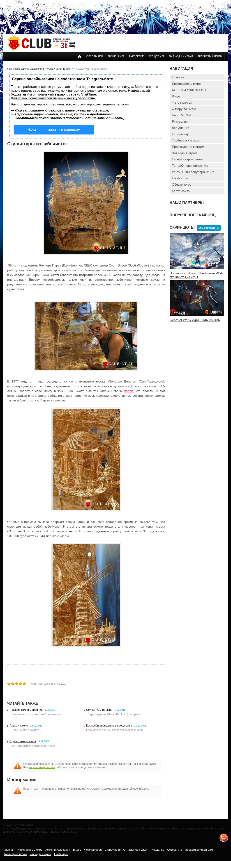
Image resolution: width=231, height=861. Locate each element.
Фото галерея (182, 102)
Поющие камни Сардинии (26, 709)
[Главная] (41, 50)
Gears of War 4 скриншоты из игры (195, 320)
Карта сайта (181, 191)
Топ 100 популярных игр (190, 165)
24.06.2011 (60, 683)
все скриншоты (209, 227)
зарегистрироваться (42, 767)
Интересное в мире (186, 83)
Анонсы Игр (116, 56)
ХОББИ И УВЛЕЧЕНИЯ (189, 90)
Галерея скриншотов (187, 159)
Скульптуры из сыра (99, 709)
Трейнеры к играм (210, 56)
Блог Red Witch (183, 115)
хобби (128, 391)
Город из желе (18, 725)
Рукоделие (136, 56)
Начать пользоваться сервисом (54, 130)
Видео (176, 96)
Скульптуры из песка (22, 741)
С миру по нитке (184, 109)
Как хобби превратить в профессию (109, 725)
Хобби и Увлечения (57, 849)
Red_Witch (44, 683)
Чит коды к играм (181, 56)
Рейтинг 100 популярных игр (193, 172)
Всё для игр (156, 56)
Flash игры (180, 178)
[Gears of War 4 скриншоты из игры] (197, 315)
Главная (178, 77)
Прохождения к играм (188, 146)
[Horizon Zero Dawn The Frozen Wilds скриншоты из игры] (197, 268)
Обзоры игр (94, 56)
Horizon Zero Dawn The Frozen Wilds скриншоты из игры (197, 275)
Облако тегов (181, 184)
